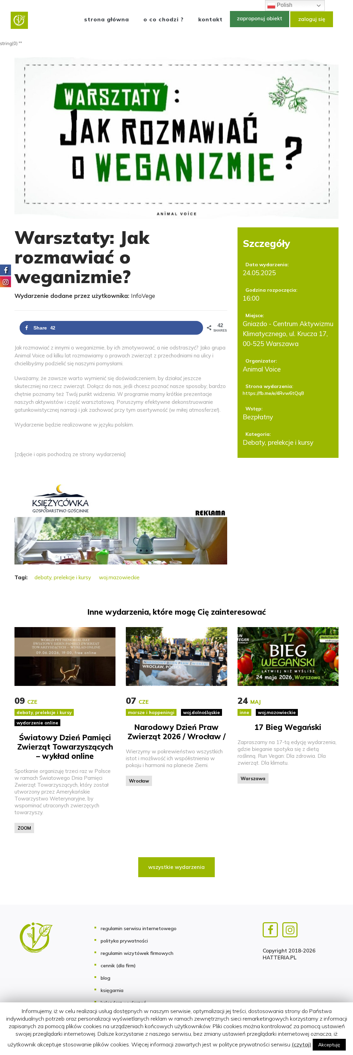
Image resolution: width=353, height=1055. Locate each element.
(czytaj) (301, 1044)
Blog (105, 978)
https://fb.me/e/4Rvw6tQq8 (273, 393)
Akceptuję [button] (329, 1045)
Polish (283, 5)
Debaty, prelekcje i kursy (278, 442)
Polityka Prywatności (124, 941)
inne (244, 712)
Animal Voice (262, 369)
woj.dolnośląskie (201, 712)
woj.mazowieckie (119, 577)
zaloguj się (311, 19)
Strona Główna (106, 19)
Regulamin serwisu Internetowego (138, 928)
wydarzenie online (37, 722)
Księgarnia (112, 990)
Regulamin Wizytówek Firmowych (137, 953)
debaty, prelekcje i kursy (62, 577)
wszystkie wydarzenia (176, 867)
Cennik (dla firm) (118, 965)
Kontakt (210, 19)
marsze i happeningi (151, 712)
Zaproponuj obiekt (259, 18)
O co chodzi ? (163, 19)
